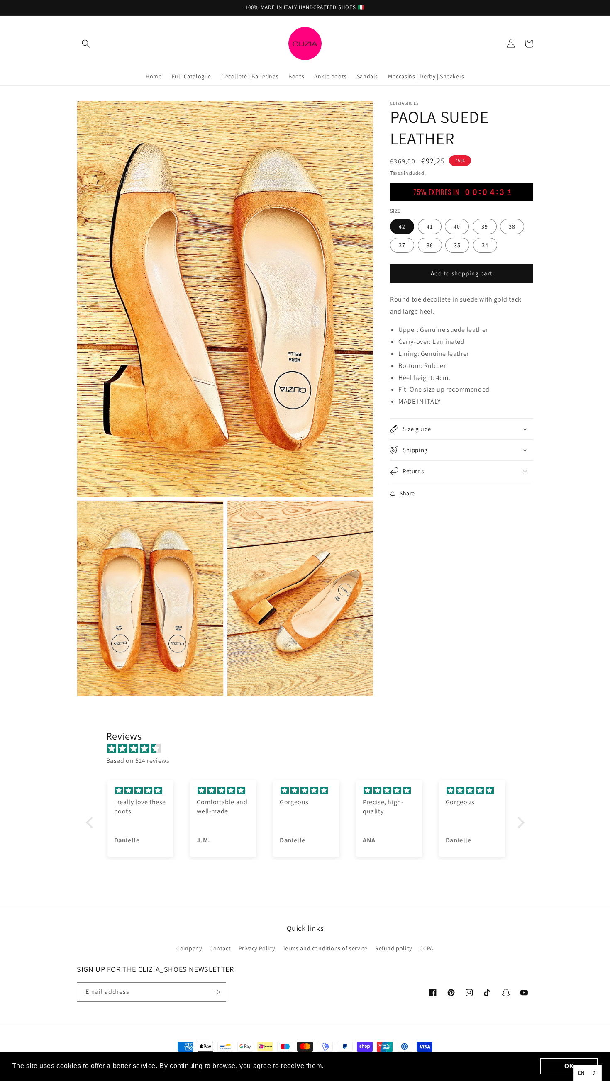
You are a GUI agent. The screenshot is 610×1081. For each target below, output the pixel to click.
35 (457, 244)
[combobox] (587, 1073)
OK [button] (568, 1066)
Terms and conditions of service (325, 948)
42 (402, 226)
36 (430, 244)
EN (581, 1072)
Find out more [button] (349, 1065)
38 (512, 226)
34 (485, 244)
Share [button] (407, 493)
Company (189, 948)
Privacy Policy (257, 948)
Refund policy (393, 948)
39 (484, 226)
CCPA (426, 948)
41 (430, 226)
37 (402, 244)
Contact (220, 948)
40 (457, 226)
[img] (309, 749)
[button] (86, 43)
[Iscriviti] (216, 992)
